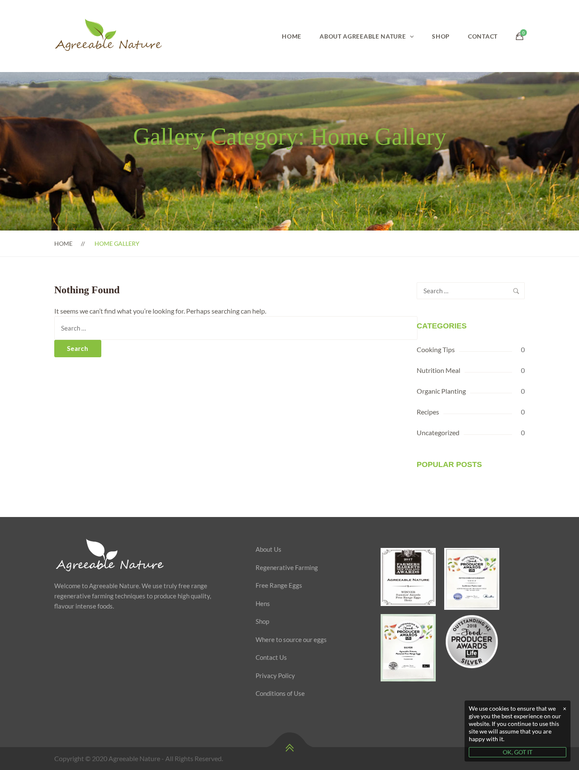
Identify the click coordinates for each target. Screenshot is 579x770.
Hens (263, 603)
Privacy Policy (275, 675)
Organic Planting (441, 391)
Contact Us (271, 657)
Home (291, 36)
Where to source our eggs (291, 639)
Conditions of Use (280, 693)
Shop (441, 36)
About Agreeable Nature (363, 36)
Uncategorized (438, 432)
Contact (483, 36)
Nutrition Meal (438, 370)
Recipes (428, 412)
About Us (268, 549)
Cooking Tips (436, 349)
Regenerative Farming (287, 567)
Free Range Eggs (279, 585)
